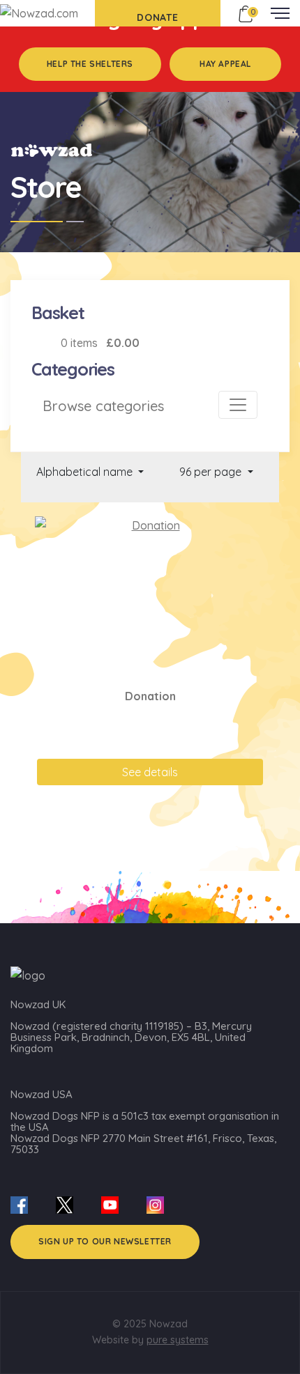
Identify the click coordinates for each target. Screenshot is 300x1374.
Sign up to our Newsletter (105, 1241)
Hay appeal (225, 64)
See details (150, 772)
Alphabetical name (85, 472)
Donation (150, 696)
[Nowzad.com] (39, 13)
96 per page (211, 472)
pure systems (178, 1340)
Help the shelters (90, 64)
